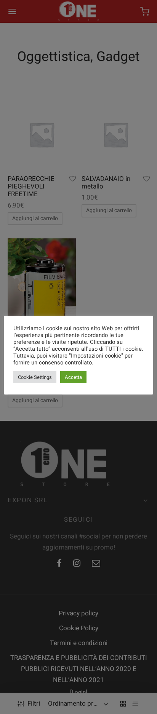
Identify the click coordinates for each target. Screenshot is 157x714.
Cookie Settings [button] (35, 377)
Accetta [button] (73, 377)
